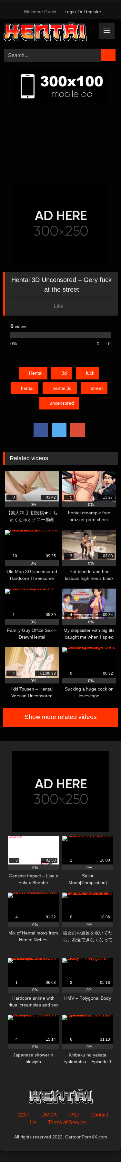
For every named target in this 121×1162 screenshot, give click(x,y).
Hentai (35, 373)
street (97, 388)
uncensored (62, 403)
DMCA (49, 1114)
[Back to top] (101, 1143)
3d (64, 373)
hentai (27, 388)
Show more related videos (61, 716)
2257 (24, 1114)
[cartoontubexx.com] (49, 33)
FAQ (73, 1114)
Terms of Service (67, 1122)
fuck (90, 373)
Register (92, 11)
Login (70, 11)
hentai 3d (62, 388)
